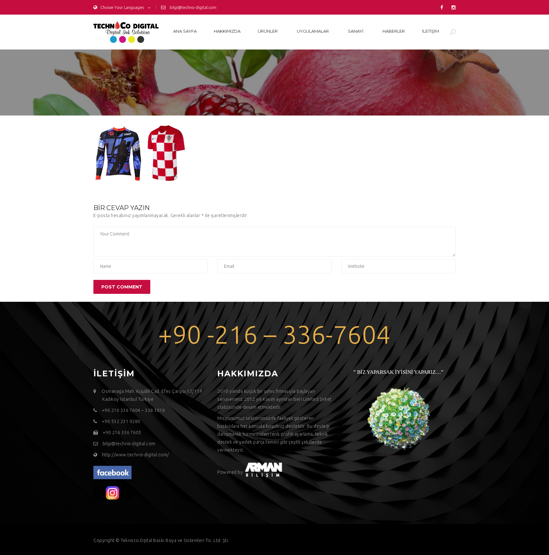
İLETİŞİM (430, 31)
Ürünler (268, 31)
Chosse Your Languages (122, 7)
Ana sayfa (185, 31)
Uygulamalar (313, 31)
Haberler (394, 31)
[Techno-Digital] (126, 32)
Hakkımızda (227, 31)
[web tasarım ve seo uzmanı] (112, 472)
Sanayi (355, 31)
